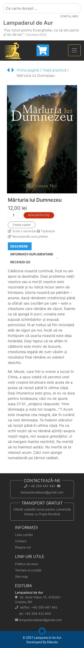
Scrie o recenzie (24, 231)
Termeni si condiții (28, 570)
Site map (21, 576)
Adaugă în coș (39, 215)
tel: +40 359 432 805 (35, 613)
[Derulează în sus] (42, 631)
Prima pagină (28, 70)
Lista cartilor (24, 535)
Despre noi (23, 547)
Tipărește (47, 231)
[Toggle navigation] (74, 50)
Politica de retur (26, 564)
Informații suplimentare (31, 254)
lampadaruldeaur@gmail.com (40, 620)
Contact (21, 541)
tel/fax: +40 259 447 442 (38, 607)
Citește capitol (22, 224)
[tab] (19, 246)
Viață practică (54, 70)
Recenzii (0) (20, 262)
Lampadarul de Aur (28, 23)
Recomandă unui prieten (29, 236)
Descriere (19, 246)
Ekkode (52, 642)
